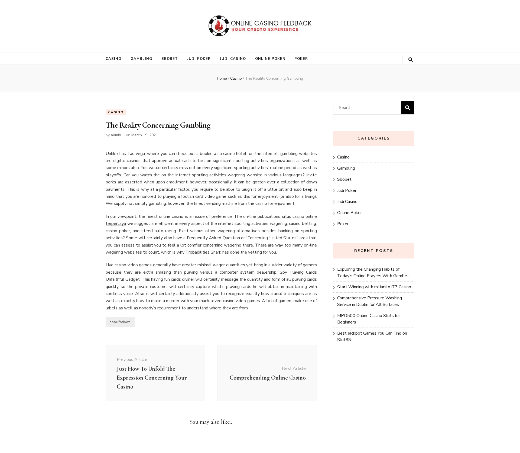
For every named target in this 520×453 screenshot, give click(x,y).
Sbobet (169, 58)
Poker (301, 58)
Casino (113, 58)
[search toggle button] (410, 59)
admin (116, 135)
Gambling (141, 58)
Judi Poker (199, 58)
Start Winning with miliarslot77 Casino (374, 287)
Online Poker (270, 58)
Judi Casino (233, 58)
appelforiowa (120, 322)
